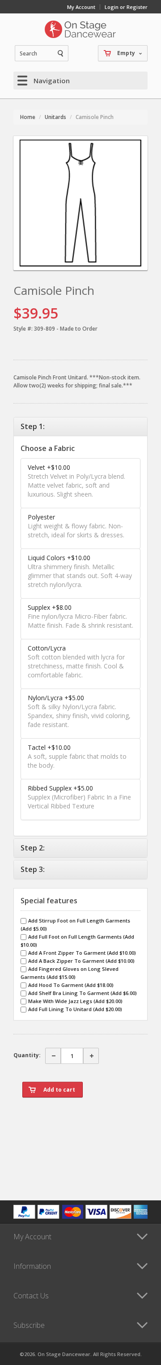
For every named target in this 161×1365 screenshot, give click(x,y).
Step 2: (33, 848)
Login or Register (126, 6)
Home (27, 117)
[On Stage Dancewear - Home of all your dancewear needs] (80, 29)
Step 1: (33, 426)
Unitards (55, 117)
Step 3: (33, 869)
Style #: (23, 328)
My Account (81, 6)
